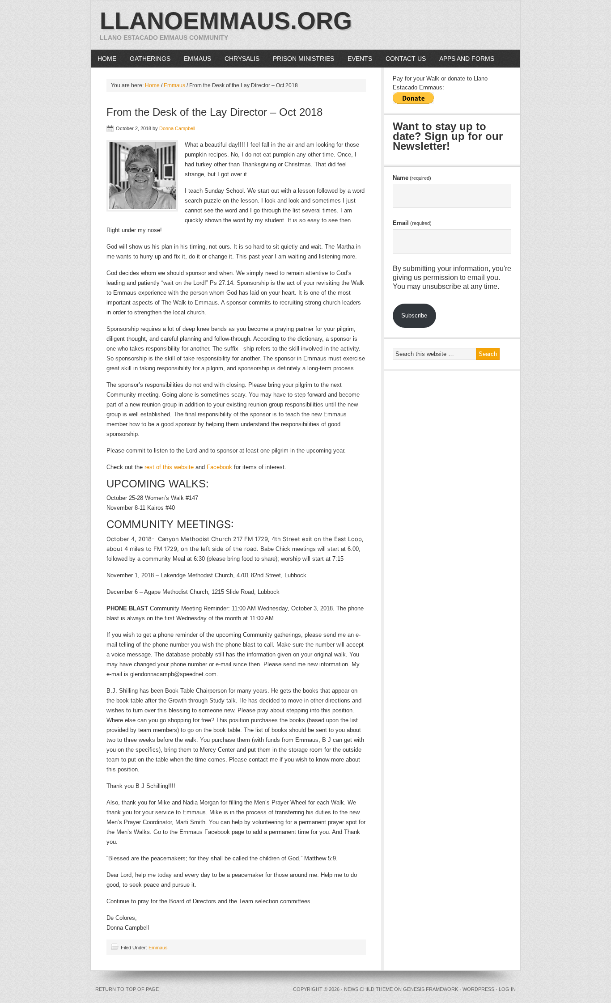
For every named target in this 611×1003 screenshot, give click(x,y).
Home (107, 58)
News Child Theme (368, 989)
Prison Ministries (300, 58)
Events (360, 58)
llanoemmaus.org (226, 20)
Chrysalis (242, 58)
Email (412, 223)
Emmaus (197, 58)
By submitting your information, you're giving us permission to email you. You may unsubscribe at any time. (452, 277)
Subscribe (414, 315)
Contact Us (406, 58)
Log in (507, 989)
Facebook (219, 467)
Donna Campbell (177, 128)
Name (412, 177)
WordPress (478, 989)
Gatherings (150, 58)
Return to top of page (127, 989)
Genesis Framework (430, 989)
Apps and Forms (466, 58)
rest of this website (169, 467)
